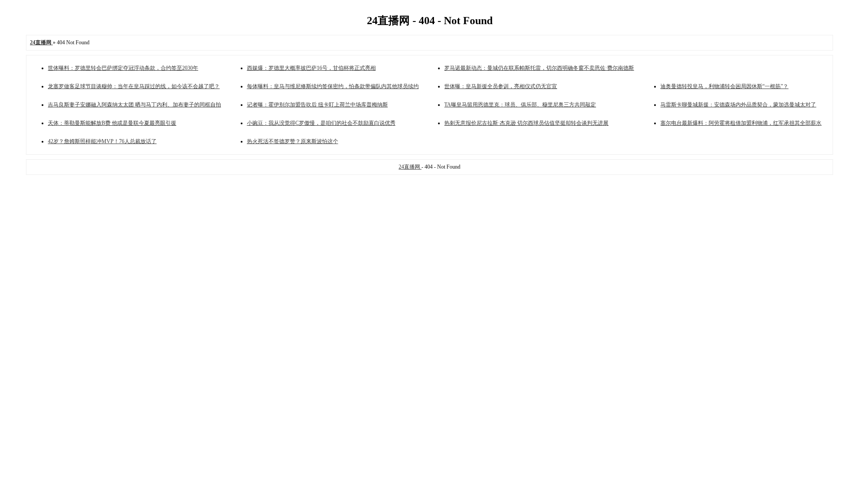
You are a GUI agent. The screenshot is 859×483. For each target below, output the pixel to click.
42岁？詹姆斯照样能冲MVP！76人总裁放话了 (102, 141)
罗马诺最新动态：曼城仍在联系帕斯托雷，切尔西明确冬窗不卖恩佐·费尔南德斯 (539, 68)
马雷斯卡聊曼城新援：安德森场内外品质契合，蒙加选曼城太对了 (738, 105)
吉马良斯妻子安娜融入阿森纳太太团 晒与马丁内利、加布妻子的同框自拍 (134, 105)
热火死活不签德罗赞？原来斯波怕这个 (292, 141)
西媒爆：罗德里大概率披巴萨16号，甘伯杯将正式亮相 (311, 68)
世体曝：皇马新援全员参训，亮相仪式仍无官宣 (500, 86)
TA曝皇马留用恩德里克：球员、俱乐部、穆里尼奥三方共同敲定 (520, 105)
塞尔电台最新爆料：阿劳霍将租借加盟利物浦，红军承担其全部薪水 (740, 123)
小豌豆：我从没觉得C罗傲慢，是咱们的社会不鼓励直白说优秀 (321, 123)
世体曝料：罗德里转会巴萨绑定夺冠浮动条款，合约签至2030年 (123, 68)
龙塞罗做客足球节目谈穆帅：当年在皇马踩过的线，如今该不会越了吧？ (134, 86)
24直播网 (410, 167)
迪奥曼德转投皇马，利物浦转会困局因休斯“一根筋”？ (724, 86)
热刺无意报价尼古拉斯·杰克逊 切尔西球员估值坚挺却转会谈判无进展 (526, 123)
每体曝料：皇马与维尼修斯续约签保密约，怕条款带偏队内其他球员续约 (333, 86)
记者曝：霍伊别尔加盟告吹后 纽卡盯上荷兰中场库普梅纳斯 (317, 105)
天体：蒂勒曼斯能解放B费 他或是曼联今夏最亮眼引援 (112, 123)
